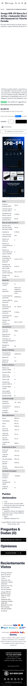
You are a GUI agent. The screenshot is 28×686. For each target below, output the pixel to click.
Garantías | (4, 639)
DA (16, 645)
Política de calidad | (14, 643)
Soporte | (23, 637)
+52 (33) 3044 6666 (13, 655)
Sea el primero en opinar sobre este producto (12, 104)
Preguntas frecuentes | (17, 641)
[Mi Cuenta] (19, 3)
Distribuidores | (11, 639)
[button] (10, 198)
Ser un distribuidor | (20, 639)
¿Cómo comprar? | (16, 637)
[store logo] (9, 3)
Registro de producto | (6, 641)
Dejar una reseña (11, 553)
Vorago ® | (3, 637)
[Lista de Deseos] (22, 3)
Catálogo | (9, 637)
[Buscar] (16, 3)
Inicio (2, 9)
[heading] (13, 531)
